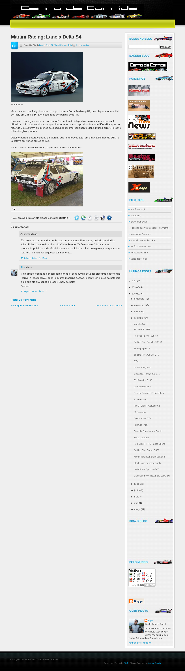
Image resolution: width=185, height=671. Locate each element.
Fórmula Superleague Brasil (148, 431)
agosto (137, 324)
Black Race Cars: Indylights (147, 463)
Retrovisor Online (139, 252)
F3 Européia (140, 412)
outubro (138, 311)
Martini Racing (60, 45)
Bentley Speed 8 (142, 348)
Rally (70, 45)
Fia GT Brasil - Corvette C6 (147, 406)
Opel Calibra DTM (143, 418)
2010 (134, 287)
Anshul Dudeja (154, 663)
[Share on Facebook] (109, 217)
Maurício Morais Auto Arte (143, 240)
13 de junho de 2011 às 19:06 (34, 258)
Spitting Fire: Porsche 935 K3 (148, 342)
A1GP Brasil (140, 399)
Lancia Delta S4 (46, 45)
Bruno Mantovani (139, 222)
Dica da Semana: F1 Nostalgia (149, 393)
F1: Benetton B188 (143, 380)
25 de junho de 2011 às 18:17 (34, 291)
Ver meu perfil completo (140, 643)
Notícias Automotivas (141, 246)
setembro (138, 318)
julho (136, 484)
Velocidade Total (139, 259)
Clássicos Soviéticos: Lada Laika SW (152, 476)
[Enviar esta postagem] (13, 208)
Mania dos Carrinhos (141, 234)
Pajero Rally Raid (142, 367)
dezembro (139, 299)
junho (137, 490)
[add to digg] (96, 217)
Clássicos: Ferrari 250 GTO (147, 374)
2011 (134, 281)
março (137, 509)
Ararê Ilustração (138, 209)
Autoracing (136, 215)
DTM (136, 361)
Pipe (22, 267)
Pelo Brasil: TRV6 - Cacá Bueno (149, 444)
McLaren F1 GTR (142, 329)
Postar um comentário (23, 299)
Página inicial (67, 305)
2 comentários (82, 45)
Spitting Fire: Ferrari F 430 (146, 450)
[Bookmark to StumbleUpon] (83, 217)
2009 (134, 293)
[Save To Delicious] (103, 217)
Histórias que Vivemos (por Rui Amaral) (150, 228)
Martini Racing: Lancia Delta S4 (46, 37)
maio (136, 496)
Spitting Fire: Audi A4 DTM (146, 355)
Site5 (126, 663)
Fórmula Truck (141, 425)
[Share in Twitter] (77, 217)
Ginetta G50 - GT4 (143, 386)
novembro (139, 305)
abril (136, 503)
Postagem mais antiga (109, 305)
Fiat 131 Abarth (141, 437)
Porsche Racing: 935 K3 (146, 336)
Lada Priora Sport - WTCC (147, 469)
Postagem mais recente (24, 305)
